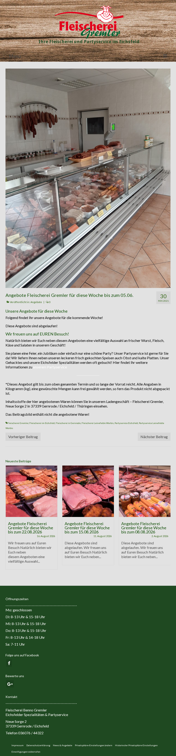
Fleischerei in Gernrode (68, 423)
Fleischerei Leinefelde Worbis (98, 423)
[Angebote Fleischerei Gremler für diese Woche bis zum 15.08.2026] (88, 491)
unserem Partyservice (50, 367)
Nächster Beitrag (154, 436)
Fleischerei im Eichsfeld (42, 423)
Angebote (36, 302)
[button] (94, 745)
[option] (31, 519)
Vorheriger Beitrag (23, 436)
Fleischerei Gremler (17, 423)
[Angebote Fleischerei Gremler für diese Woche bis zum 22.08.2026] (31, 491)
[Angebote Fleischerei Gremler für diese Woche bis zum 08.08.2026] (144, 491)
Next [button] (166, 519)
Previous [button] (10, 519)
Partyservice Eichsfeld (126, 423)
